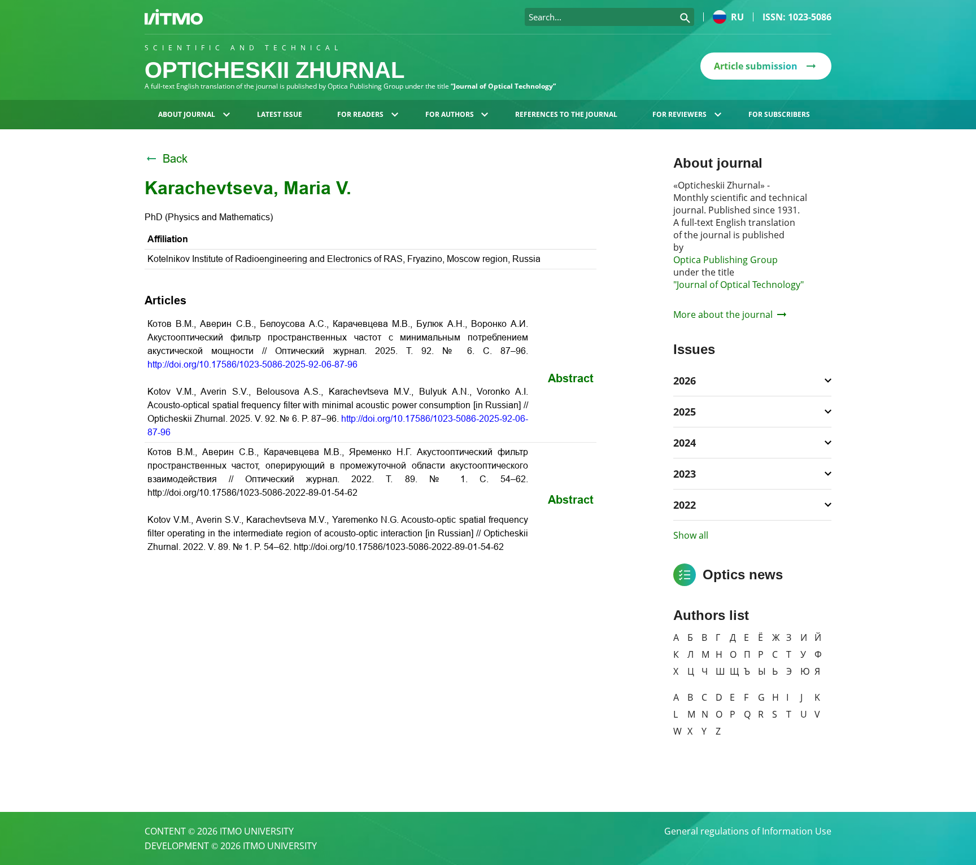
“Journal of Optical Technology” (503, 86)
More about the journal (723, 314)
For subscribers (779, 114)
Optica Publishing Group (725, 260)
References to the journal (566, 114)
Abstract (571, 378)
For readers (360, 114)
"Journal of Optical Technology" (738, 284)
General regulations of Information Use (747, 831)
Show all (690, 535)
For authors (449, 114)
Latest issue (279, 114)
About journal (186, 114)
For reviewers (679, 114)
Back (175, 158)
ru (737, 17)
